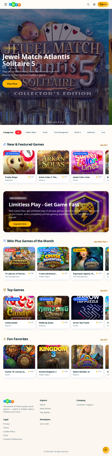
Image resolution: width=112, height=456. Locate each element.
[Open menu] (5, 4)
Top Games (45, 412)
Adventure (91, 132)
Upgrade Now (19, 224)
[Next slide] (107, 66)
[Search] (88, 4)
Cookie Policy (9, 431)
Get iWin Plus (100, 241)
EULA (5, 435)
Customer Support (84, 404)
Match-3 (78, 132)
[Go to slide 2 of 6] (51, 122)
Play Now (15, 82)
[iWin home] (15, 4)
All (18, 132)
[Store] (94, 4)
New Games (45, 408)
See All (103, 145)
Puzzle (45, 132)
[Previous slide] (4, 66)
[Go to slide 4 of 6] (57, 122)
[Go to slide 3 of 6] (53, 122)
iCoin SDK (44, 424)
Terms (6, 427)
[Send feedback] (106, 450)
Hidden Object (31, 132)
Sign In (103, 4)
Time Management (61, 132)
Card (103, 132)
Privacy (6, 424)
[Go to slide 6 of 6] (63, 122)
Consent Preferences (12, 439)
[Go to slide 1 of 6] (48, 122)
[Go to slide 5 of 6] (60, 122)
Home (42, 404)
